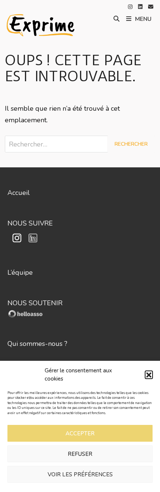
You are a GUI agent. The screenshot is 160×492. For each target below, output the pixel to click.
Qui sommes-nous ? (37, 343)
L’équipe (20, 272)
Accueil (18, 192)
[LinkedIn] (141, 6)
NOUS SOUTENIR (35, 303)
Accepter (80, 433)
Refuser (80, 454)
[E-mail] (150, 6)
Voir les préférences (80, 474)
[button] (149, 374)
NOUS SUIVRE (30, 223)
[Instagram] (131, 6)
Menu (143, 19)
